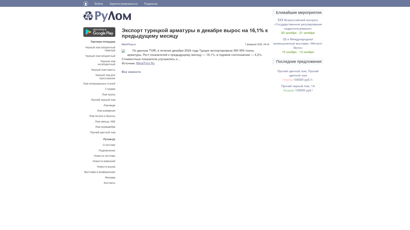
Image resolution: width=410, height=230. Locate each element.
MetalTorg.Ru (145, 63)
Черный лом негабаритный (106, 62)
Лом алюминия (106, 110)
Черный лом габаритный (100, 56)
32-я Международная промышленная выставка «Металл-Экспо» (298, 43)
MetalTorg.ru (129, 44)
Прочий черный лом (103, 99)
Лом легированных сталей (99, 83)
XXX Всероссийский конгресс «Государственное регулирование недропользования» (298, 24)
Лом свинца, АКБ (105, 121)
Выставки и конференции (99, 172)
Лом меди (109, 105)
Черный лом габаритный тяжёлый (100, 48)
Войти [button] (99, 3)
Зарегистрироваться (123, 3)
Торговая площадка (103, 41)
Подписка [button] (151, 3)
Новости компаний (104, 161)
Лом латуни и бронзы (102, 116)
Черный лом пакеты (103, 69)
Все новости (131, 71)
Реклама (110, 177)
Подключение (107, 150)
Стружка (110, 89)
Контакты (109, 182)
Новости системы (104, 155)
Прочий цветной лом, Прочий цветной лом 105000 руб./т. (298, 75)
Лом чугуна (108, 94)
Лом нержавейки (105, 126)
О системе (109, 145)
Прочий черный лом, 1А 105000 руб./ (298, 88)
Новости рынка (106, 166)
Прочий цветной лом (102, 132)
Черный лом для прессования (105, 76)
